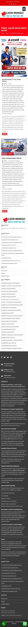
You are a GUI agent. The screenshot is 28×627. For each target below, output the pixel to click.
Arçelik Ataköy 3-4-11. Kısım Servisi (11, 80)
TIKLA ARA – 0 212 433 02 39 (8, 610)
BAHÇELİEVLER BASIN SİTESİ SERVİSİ (11, 310)
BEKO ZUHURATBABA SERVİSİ (11, 158)
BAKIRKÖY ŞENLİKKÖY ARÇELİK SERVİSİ (11, 340)
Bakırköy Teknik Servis (14, 102)
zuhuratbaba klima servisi (13, 183)
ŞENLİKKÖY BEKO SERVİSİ (8, 337)
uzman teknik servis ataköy (8, 111)
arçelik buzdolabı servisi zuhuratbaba (10, 164)
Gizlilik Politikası (5, 276)
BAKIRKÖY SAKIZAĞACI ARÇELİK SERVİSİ (11, 316)
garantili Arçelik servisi (17, 106)
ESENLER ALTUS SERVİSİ (7, 324)
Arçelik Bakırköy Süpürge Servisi (9, 263)
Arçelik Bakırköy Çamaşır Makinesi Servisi (11, 242)
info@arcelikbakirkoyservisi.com (13, 615)
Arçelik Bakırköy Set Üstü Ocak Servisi (10, 260)
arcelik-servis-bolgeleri (14, 161)
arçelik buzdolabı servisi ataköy (13, 89)
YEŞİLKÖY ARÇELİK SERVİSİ (8, 288)
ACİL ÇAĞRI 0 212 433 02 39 (12, 1)
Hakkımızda (4, 270)
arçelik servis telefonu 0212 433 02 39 (10, 170)
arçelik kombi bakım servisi (14, 93)
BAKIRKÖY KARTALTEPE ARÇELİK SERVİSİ (12, 335)
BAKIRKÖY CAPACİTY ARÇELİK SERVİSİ (11, 286)
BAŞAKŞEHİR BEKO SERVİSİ (8, 329)
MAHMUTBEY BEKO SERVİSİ (8, 343)
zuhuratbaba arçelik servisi (8, 181)
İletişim (3, 273)
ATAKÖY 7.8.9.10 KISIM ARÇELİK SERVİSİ (11, 302)
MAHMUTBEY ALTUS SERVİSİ (8, 307)
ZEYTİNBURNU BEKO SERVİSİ (8, 345)
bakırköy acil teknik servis (7, 174)
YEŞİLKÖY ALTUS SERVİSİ (7, 332)
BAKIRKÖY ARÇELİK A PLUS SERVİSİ (10, 283)
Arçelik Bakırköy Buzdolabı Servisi (9, 239)
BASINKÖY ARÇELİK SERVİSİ (8, 296)
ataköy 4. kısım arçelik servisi (11, 98)
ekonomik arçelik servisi (14, 104)
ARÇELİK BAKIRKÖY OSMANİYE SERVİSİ (11, 348)
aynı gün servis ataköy (14, 100)
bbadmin (5, 83)
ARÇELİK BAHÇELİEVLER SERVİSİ (10, 326)
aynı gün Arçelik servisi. (16, 172)
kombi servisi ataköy (6, 110)
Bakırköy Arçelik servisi (19, 174)
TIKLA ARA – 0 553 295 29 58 (8, 612)
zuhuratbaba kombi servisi (8, 185)
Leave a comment (8, 113)
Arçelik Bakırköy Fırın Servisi (8, 245)
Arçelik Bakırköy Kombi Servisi (8, 248)
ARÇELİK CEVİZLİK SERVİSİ (8, 294)
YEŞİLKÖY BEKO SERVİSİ (7, 313)
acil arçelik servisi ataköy (9, 85)
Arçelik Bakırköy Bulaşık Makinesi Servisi (11, 237)
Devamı (5, 134)
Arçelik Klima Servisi (6, 258)
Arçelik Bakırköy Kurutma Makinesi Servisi (11, 250)
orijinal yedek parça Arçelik (18, 110)
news (10, 83)
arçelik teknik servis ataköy (15, 95)
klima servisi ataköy (18, 108)
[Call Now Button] (4, 624)
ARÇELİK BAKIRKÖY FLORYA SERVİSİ (10, 318)
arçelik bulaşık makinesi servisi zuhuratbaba (13, 162)
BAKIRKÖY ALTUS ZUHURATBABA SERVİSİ (12, 305)
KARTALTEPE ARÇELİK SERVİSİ (9, 291)
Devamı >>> (4, 558)
